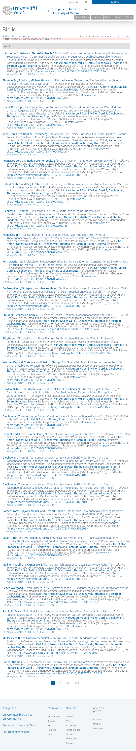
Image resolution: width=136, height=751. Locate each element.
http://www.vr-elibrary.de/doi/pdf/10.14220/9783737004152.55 (46, 306)
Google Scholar (15, 74)
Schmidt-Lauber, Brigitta (22, 65)
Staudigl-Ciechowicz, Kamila (20, 315)
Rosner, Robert (11, 160)
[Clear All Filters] (52, 38)
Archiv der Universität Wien (18, 725)
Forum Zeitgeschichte (16, 731)
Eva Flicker (30, 537)
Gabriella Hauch (42, 53)
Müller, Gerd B (86, 63)
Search (71, 2)
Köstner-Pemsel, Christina (18, 362)
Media (69, 721)
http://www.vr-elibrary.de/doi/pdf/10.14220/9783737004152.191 (58, 602)
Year (25, 36)
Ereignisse (71, 738)
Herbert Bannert (55, 511)
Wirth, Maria (9, 261)
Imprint (97, 724)
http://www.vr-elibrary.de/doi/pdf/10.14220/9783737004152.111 (47, 200)
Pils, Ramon (9, 338)
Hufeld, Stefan (11, 184)
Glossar (70, 743)
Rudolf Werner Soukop (41, 160)
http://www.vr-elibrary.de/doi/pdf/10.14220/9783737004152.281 (52, 96)
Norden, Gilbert (11, 389)
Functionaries (73, 730)
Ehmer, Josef (57, 419)
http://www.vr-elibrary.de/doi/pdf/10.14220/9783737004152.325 (63, 251)
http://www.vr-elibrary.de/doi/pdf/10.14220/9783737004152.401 (47, 475)
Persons (117, 17)
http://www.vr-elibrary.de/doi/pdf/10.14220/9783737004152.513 (47, 378)
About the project (98, 709)
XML (118, 36)
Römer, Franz (10, 511)
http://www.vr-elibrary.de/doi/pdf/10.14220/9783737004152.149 (47, 578)
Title (12, 36)
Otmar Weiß (34, 564)
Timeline (97, 17)
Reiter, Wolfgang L (13, 588)
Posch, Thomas (12, 662)
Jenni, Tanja (9, 134)
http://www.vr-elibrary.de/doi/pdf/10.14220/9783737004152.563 (47, 528)
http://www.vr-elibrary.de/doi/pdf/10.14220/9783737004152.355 (58, 652)
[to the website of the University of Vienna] (19, 10)
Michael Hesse (40, 80)
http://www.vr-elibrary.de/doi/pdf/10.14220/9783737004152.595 (59, 329)
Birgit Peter (33, 184)
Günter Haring (35, 434)
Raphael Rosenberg (35, 134)
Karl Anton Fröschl (65, 63)
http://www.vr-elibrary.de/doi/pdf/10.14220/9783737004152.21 (46, 123)
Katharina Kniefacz (51, 217)
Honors (70, 734)
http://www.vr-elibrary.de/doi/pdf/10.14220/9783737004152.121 (59, 150)
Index (129, 17)
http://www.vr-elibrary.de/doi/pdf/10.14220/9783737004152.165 (70, 407)
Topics (69, 716)
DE (83, 1)
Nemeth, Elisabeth (75, 217)
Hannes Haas (48, 288)
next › (67, 683)
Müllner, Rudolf (11, 564)
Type (18, 36)
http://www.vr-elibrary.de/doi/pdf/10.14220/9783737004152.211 (47, 175)
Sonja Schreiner (29, 511)
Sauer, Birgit (9, 537)
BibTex (107, 36)
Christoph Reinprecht (36, 389)
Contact (97, 719)
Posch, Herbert (97, 217)
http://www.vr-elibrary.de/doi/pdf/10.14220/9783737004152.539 (71, 353)
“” (67, 57)
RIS (128, 36)
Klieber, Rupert (11, 234)
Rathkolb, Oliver (12, 611)
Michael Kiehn (64, 80)
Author (6, 36)
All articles (71, 725)
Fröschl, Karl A (11, 434)
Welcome (98, 728)
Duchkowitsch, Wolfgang (18, 288)
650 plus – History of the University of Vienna (69, 11)
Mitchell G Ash (34, 419)
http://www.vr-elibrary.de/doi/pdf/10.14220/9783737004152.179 (47, 627)
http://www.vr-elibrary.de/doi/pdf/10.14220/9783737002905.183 (59, 224)
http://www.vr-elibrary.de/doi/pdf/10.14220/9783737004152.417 (63, 673)
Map (107, 17)
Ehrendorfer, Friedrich (15, 80)
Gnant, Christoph (12, 107)
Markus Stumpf (51, 362)
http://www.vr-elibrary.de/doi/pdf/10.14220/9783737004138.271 (52, 423)
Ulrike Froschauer (66, 389)
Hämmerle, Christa (14, 53)
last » (77, 683)
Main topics (82, 17)
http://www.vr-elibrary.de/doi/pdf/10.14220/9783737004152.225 (59, 554)
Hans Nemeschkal (37, 638)
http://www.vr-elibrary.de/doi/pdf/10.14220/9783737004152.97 (68, 71)
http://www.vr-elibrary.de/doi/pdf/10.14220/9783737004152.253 (52, 278)
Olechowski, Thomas (109, 63)
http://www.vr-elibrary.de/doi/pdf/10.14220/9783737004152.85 (62, 447)
